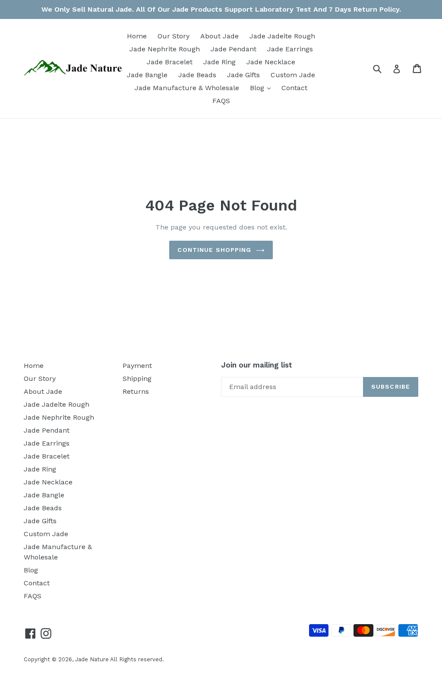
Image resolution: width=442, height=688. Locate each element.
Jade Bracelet (170, 62)
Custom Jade (293, 75)
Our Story (173, 36)
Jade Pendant (233, 49)
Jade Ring (219, 62)
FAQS (221, 101)
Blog (262, 87)
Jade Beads (197, 75)
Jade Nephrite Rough (164, 49)
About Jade (219, 36)
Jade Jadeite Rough (282, 36)
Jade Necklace (270, 62)
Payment (137, 365)
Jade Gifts (243, 75)
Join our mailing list (256, 365)
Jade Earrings (290, 49)
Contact (294, 88)
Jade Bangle (147, 75)
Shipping (137, 378)
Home (137, 36)
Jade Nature (92, 659)
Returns (136, 391)
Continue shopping (214, 249)
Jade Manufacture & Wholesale (187, 88)
